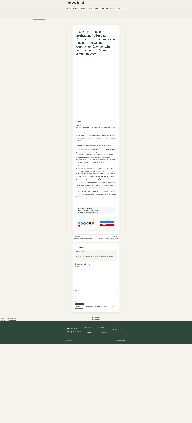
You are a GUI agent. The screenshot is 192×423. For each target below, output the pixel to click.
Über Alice (112, 8)
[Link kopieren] (93, 223)
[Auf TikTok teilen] (90, 223)
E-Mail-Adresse (78, 290)
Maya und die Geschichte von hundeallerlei (88, 210)
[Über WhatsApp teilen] (79, 223)
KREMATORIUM (91, 28)
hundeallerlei (72, 328)
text (102, 198)
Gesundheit (75, 8)
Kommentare (96, 198)
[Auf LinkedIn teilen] (84, 223)
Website (76, 295)
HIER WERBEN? (98, 317)
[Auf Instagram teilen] (87, 223)
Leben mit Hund (90, 8)
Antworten (78, 258)
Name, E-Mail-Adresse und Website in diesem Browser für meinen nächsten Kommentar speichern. (92, 301)
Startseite (69, 8)
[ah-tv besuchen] (7, 318)
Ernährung (82, 8)
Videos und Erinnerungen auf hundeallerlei (88, 212)
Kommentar (77, 268)
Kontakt (118, 8)
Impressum (119, 340)
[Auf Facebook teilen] (82, 223)
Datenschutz (124, 340)
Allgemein (86, 28)
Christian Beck (79, 251)
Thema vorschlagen (104, 8)
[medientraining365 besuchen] (4, 320)
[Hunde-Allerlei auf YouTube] (79, 226)
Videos (96, 8)
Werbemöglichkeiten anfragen (39, 19)
